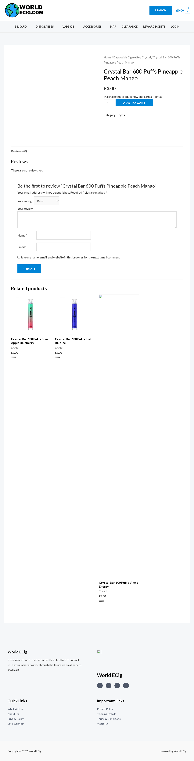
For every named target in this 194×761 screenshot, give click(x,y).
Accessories (92, 26)
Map (113, 26)
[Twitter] (108, 685)
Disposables (45, 26)
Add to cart (134, 102)
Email (22, 247)
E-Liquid (21, 26)
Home (107, 57)
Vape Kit (68, 26)
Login (175, 26)
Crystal (146, 57)
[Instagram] (100, 685)
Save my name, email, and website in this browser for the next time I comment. (70, 257)
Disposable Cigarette (126, 57)
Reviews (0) (19, 151)
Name (22, 235)
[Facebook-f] (126, 685)
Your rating (25, 201)
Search (161, 10)
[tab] (19, 151)
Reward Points (154, 26)
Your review (26, 208)
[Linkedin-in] (117, 685)
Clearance (130, 26)
